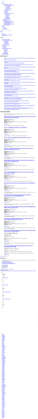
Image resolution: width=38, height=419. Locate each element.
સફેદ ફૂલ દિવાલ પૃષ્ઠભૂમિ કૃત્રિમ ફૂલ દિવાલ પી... (11, 92)
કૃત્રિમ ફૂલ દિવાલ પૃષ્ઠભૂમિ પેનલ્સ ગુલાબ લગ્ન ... (11, 95)
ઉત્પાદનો (3, 3)
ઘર (2, 2)
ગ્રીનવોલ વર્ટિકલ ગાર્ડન (4, 270)
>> (4, 256)
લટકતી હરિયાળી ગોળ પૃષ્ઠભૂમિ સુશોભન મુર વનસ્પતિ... (12, 80)
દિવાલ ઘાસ (7, 14)
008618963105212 (5, 277)
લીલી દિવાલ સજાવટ (22, 270)
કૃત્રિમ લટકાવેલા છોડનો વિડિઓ (9, 24)
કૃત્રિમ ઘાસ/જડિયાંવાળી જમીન (8, 13)
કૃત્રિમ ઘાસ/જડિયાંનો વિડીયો (8, 20)
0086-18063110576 (5, 284)
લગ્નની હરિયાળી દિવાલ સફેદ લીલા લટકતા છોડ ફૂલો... (12, 77)
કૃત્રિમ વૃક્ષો (6, 12)
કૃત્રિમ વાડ (7, 9)
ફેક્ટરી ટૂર (5, 28)
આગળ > (2, 256)
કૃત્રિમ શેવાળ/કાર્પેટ (7, 18)
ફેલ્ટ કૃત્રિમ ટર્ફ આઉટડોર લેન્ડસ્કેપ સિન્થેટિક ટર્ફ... (12, 89)
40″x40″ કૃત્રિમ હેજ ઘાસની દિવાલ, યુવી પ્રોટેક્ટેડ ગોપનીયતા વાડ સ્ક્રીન (17, 137)
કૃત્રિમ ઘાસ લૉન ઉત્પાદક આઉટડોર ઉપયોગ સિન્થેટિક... (12, 65)
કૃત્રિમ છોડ (10, 119)
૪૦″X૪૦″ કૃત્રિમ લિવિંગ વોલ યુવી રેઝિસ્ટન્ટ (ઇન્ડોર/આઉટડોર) (15, 127)
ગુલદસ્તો (7, 11)
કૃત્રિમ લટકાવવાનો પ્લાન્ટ (8, 10)
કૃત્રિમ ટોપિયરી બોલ (7, 19)
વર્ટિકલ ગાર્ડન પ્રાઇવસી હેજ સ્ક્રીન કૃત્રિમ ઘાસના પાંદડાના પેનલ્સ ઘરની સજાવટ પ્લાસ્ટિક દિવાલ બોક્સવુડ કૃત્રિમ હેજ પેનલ (18, 149)
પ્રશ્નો (3, 26)
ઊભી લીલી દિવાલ (16, 270)
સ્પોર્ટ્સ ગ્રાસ (8, 17)
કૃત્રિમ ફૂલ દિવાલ (8, 8)
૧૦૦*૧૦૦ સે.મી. (4, 35)
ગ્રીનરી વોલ (34, 270)
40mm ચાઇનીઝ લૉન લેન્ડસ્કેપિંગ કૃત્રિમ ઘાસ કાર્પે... (12, 103)
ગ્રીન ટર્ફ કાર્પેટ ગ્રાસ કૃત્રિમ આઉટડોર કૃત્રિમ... (11, 101)
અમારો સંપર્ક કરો (4, 29)
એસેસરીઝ (7, 16)
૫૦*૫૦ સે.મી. (8, 7)
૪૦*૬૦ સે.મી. (8, 6)
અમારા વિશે (4, 27)
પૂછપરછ (5, 124)
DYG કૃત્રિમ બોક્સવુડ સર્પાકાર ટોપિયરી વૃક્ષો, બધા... (12, 71)
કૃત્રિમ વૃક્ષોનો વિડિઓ (7, 23)
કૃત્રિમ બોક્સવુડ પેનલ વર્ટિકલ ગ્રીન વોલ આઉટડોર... (12, 83)
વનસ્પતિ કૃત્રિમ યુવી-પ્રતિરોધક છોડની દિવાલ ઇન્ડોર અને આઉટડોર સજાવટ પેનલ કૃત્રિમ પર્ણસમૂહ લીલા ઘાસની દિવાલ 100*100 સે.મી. (18, 219)
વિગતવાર (7, 124)
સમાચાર (3, 25)
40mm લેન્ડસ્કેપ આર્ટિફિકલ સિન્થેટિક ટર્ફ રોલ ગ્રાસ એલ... (13, 106)
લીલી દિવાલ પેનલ (10, 270)
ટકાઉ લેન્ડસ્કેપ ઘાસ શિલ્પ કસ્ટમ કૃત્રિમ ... (10, 59)
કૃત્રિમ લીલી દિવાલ (29, 270)
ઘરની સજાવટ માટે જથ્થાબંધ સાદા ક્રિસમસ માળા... (11, 68)
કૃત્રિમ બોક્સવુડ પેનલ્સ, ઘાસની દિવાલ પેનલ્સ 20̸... (11, 109)
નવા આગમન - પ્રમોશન (7, 4)
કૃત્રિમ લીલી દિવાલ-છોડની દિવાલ (9, 5)
